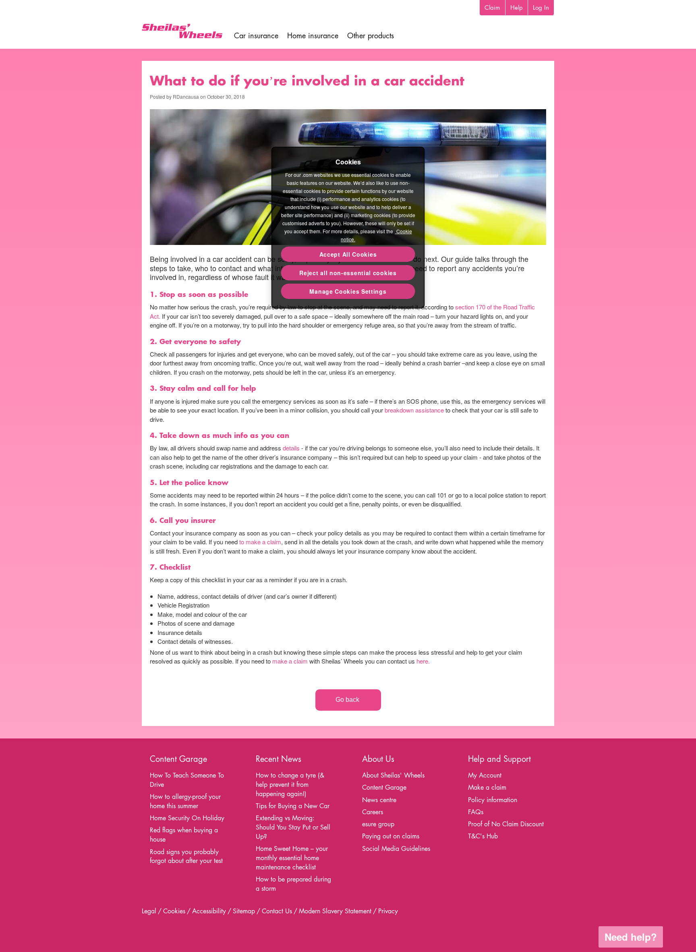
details (291, 448)
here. (423, 661)
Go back (348, 699)
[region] (348, 228)
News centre (379, 800)
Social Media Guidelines (396, 848)
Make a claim (487, 787)
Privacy (388, 911)
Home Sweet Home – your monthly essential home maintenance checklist (292, 857)
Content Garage (384, 787)
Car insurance (256, 35)
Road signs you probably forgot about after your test (186, 856)
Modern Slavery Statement (335, 911)
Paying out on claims (390, 836)
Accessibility (209, 911)
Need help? (631, 937)
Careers (372, 812)
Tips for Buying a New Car (292, 806)
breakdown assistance (413, 410)
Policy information (492, 800)
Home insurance (312, 35)
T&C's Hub (483, 836)
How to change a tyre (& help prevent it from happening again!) (290, 784)
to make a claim (260, 541)
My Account (484, 775)
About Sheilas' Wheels (393, 775)
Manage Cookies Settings (347, 291)
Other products (370, 35)
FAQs (475, 812)
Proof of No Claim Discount (506, 824)
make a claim (290, 661)
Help (516, 7)
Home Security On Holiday (187, 818)
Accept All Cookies (348, 254)
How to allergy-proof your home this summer (185, 801)
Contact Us (277, 911)
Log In (541, 7)
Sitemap (244, 911)
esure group (378, 824)
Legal (149, 911)
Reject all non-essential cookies (347, 273)
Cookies (174, 911)
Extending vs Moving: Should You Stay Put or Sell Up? (293, 827)
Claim (492, 7)
